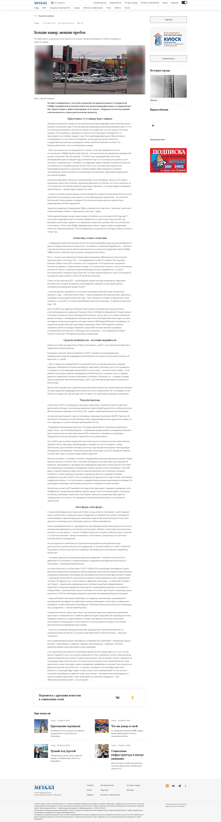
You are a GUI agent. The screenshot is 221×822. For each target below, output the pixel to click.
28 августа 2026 (63, 745)
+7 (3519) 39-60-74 (100, 808)
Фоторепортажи (100, 3)
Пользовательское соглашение (176, 804)
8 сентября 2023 (49, 23)
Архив (165, 3)
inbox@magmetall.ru (86, 808)
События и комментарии (93, 8)
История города (131, 3)
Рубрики (90, 795)
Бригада (130, 790)
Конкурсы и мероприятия (60, 8)
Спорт (108, 8)
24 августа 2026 (63, 720)
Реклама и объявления (150, 3)
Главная (90, 785)
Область (118, 8)
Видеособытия (115, 3)
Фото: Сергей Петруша (44, 98)
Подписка (168, 20)
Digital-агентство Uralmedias (175, 806)
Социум (77, 8)
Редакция (174, 3)
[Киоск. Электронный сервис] (168, 39)
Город (36, 8)
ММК (44, 8)
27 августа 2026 (124, 745)
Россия (127, 8)
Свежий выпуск (168, 58)
